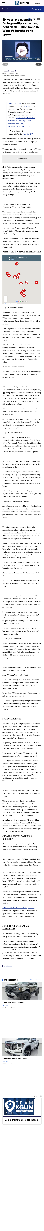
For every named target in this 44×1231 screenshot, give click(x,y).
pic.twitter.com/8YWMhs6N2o (19, 126)
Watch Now (38, 3)
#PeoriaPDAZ (13, 120)
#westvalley (20, 123)
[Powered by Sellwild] (39, 1096)
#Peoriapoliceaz (25, 120)
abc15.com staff (10, 71)
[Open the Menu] (3, 3)
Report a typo (8, 966)
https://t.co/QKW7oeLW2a (25, 117)
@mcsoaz (27, 106)
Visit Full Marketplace (35, 979)
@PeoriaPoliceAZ (15, 103)
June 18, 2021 (28, 134)
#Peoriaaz (11, 123)
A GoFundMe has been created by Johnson (18, 907)
